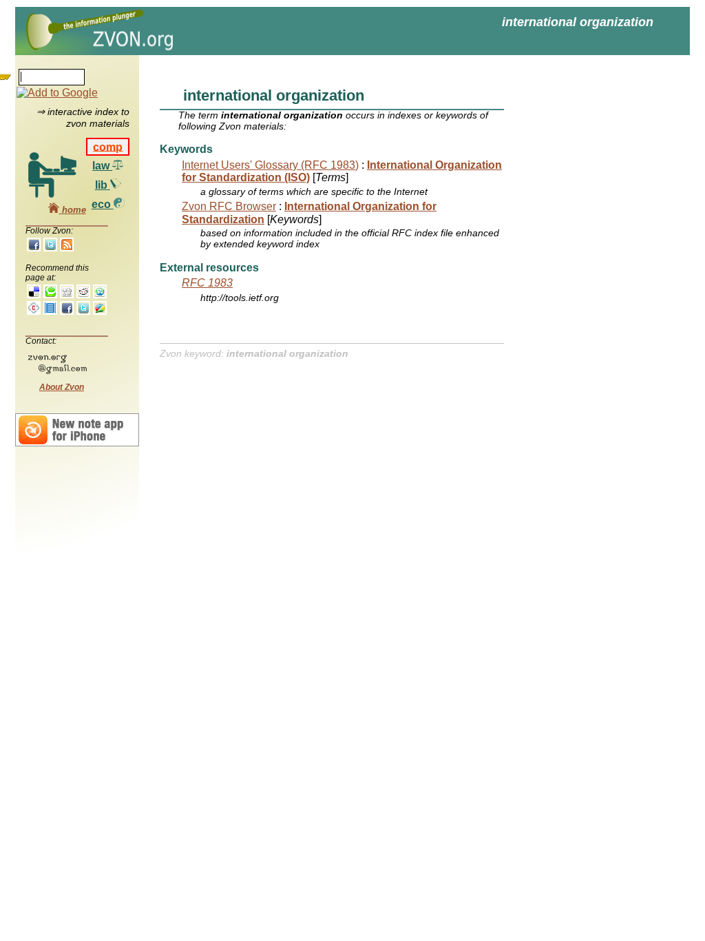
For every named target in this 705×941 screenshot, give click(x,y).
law (102, 166)
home (72, 210)
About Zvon (61, 387)
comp (108, 146)
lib (102, 185)
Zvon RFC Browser (229, 206)
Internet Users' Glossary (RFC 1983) (270, 165)
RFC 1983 (207, 283)
